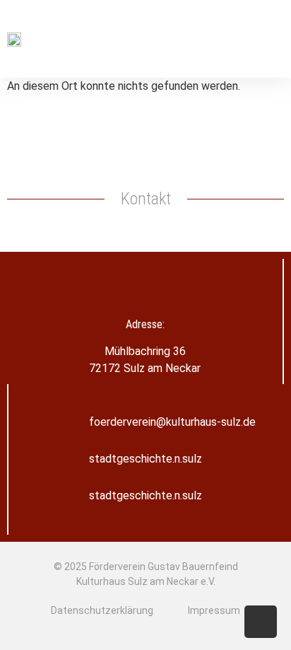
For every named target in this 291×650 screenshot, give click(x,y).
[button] (274, 39)
